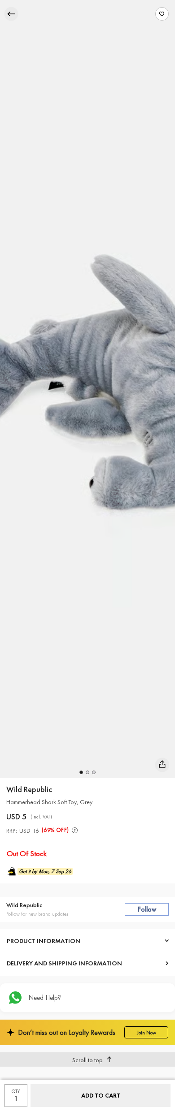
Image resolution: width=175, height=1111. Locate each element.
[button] (81, 772)
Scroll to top (87, 1060)
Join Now (146, 1032)
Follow (147, 909)
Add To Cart (100, 1095)
